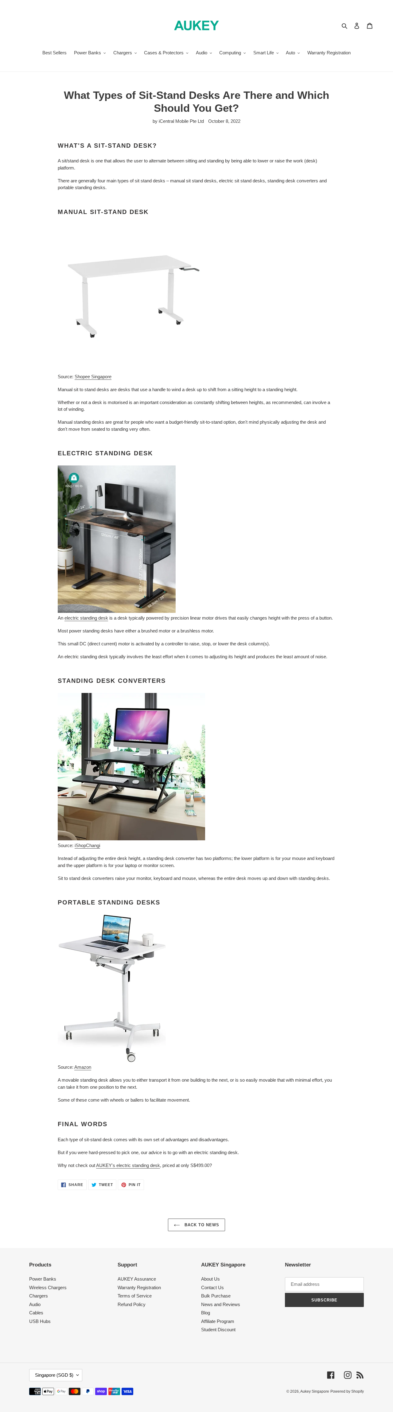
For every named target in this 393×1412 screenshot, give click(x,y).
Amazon (82, 1067)
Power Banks (42, 1279)
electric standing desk (86, 617)
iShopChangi (87, 845)
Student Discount (218, 1329)
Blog (205, 1312)
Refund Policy (132, 1304)
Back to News (201, 1225)
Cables (36, 1312)
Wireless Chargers (48, 1287)
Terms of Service (135, 1295)
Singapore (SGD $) (54, 1375)
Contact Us (212, 1287)
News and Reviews (220, 1304)
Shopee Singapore (93, 376)
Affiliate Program (217, 1321)
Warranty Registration (139, 1287)
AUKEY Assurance (137, 1279)
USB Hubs (40, 1321)
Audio (35, 1304)
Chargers (38, 1295)
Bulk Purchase (216, 1295)
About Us (210, 1279)
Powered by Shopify (347, 1391)
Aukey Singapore (314, 1391)
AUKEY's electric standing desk (128, 1165)
